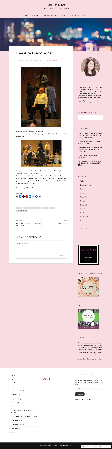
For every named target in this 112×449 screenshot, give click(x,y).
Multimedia (16, 395)
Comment (61, 255)
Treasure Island (22, 210)
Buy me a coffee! (18, 424)
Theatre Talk (84, 217)
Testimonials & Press (19, 391)
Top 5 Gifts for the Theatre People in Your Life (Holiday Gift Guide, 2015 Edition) (89, 163)
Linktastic (83, 193)
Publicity (82, 201)
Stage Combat (84, 209)
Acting (48, 60)
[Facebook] (47, 379)
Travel (82, 221)
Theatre (54, 60)
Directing (83, 189)
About (15, 383)
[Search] (100, 118)
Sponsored (83, 205)
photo (45, 207)
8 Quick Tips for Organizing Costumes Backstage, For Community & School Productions (90, 149)
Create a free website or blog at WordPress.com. (56, 445)
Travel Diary (17, 399)
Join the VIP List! (74, 15)
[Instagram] (45, 379)
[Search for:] (90, 118)
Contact (85, 15)
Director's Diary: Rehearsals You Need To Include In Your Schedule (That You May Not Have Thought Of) (90, 135)
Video (82, 225)
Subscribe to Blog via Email (86, 375)
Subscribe (80, 394)
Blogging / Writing (85, 185)
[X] (43, 379)
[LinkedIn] (50, 379)
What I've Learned (85, 229)
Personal (83, 197)
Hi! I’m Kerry (35, 15)
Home (26, 15)
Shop (63, 15)
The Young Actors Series (51, 15)
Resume (15, 387)
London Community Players (32, 207)
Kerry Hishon (56, 4)
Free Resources (18, 420)
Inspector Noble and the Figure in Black (25, 416)
